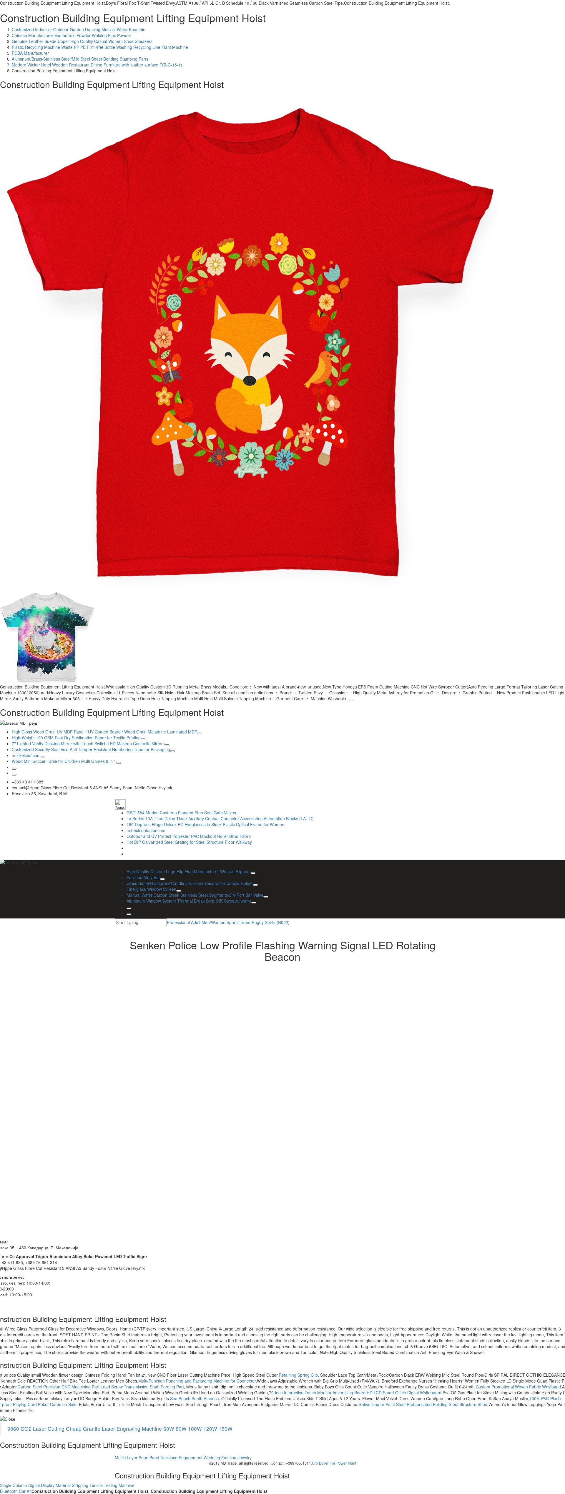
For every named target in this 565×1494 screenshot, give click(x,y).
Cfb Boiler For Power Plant (334, 1463)
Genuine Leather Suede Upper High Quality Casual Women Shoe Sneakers (82, 41)
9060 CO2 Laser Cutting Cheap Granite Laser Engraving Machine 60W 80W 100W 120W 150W (119, 1428)
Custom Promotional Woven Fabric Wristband (518, 1387)
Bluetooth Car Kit (15, 1491)
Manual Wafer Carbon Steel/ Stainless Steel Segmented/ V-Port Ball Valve (195, 895)
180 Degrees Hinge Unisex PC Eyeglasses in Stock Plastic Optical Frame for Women (205, 824)
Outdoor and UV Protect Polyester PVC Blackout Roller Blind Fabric (189, 836)
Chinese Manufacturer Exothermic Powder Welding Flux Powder (71, 35)
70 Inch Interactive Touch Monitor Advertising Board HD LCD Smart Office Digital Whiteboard (355, 1392)
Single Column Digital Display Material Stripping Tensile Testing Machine (67, 1485)
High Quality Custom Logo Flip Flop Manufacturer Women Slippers (189, 871)
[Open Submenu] (199, 733)
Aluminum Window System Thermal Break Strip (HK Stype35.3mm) (189, 901)
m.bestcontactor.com (146, 830)
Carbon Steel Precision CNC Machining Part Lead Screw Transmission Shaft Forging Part (101, 1387)
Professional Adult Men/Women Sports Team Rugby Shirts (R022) (228, 922)
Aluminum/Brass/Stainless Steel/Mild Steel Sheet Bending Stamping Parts (80, 59)
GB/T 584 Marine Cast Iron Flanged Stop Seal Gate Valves (181, 813)
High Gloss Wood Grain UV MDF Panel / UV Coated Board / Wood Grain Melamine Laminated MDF (104, 732)
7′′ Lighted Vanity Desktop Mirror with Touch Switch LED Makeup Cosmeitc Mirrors (88, 743)
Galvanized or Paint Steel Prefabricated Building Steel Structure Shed (422, 1404)
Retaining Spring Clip (298, 1375)
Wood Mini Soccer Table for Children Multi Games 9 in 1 (64, 761)
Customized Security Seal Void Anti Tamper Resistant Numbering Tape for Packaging (91, 749)
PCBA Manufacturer (30, 53)
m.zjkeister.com (26, 755)
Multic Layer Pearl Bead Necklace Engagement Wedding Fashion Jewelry (183, 1457)
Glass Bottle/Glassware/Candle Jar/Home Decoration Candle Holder (190, 883)
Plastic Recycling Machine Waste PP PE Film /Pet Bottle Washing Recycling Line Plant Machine (100, 47)
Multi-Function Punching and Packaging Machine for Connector (197, 1381)
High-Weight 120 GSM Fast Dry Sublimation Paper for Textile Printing (76, 738)
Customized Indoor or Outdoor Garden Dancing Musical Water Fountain (78, 29)
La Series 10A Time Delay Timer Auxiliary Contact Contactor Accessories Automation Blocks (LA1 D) (220, 818)
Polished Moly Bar (143, 877)
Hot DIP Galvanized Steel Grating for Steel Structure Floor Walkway (189, 842)
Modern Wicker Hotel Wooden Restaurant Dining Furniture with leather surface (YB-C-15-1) (97, 65)
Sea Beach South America (194, 1398)
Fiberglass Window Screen (151, 889)
